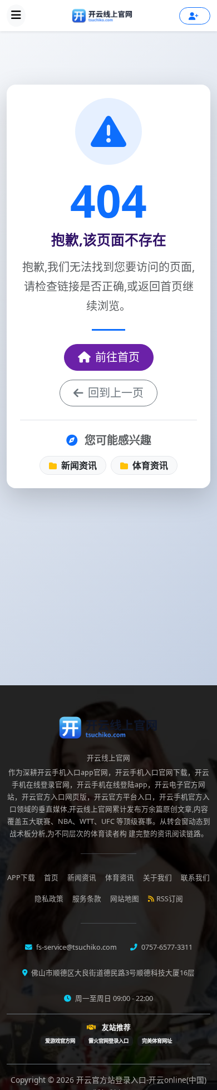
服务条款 (86, 899)
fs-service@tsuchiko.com (75, 947)
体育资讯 (149, 465)
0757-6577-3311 (166, 947)
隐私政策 (48, 899)
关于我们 (157, 877)
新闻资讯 (78, 465)
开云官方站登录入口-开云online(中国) (141, 1079)
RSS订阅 (169, 899)
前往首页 (117, 357)
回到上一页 (116, 392)
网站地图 (124, 899)
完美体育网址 (157, 1040)
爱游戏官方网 (60, 1040)
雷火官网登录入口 (108, 1040)
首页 (51, 877)
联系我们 (195, 877)
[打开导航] (16, 15)
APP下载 (21, 877)
